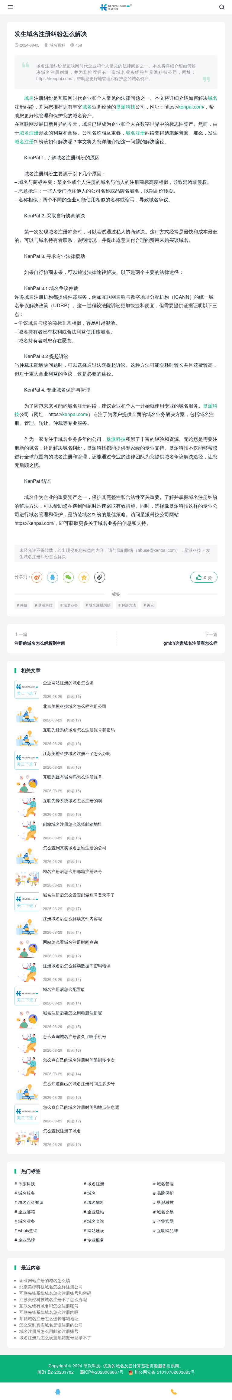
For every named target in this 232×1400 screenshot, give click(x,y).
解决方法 (128, 604)
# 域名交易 (163, 1212)
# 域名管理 (163, 1183)
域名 (29, 97)
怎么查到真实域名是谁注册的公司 (51, 1325)
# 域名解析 (94, 1202)
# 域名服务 (24, 1193)
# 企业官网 (163, 1221)
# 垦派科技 (24, 1183)
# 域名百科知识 (29, 1202)
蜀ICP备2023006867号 (102, 1372)
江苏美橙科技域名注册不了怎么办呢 (53, 1299)
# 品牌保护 (163, 1193)
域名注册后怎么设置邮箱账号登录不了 (55, 1337)
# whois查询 (25, 1230)
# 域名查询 (94, 1221)
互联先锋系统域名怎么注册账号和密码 (55, 1293)
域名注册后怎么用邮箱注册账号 (49, 1331)
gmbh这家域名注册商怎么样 (190, 638)
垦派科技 (125, 106)
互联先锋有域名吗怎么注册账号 (49, 1306)
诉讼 (150, 604)
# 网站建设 (94, 1230)
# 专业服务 (94, 1240)
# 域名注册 (94, 1183)
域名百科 (57, 45)
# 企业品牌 (24, 1240)
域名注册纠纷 (100, 604)
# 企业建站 (94, 1212)
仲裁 (23, 604)
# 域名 (90, 1193)
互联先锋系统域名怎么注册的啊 (49, 1312)
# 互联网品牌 (165, 1230)
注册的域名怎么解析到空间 (39, 638)
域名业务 (70, 604)
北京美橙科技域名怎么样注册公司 (51, 1287)
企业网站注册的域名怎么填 (44, 1280)
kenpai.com (190, 106)
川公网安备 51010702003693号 (164, 1372)
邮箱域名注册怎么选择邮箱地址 (49, 1318)
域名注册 (29, 132)
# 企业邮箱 (24, 1212)
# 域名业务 (24, 1221)
